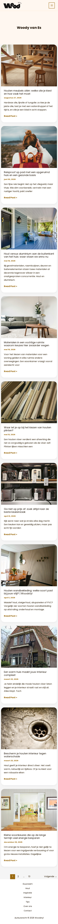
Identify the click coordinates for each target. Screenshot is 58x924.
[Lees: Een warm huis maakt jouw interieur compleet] (29, 646)
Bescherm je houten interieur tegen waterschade (25, 755)
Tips (28, 901)
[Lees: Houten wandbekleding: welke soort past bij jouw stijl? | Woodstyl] (29, 565)
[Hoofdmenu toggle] (52, 5)
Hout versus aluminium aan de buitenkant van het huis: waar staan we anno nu (29, 255)
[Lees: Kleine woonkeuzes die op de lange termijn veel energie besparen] (29, 809)
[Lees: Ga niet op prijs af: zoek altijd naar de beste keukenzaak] (29, 483)
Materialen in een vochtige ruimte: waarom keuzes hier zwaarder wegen (26, 344)
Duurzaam (28, 884)
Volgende (50, 876)
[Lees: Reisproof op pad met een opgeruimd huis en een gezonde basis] (29, 147)
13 (29, 876)
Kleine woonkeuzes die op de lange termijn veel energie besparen (25, 836)
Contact (28, 910)
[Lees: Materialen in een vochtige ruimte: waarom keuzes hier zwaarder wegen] (29, 317)
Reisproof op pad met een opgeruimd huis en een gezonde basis (27, 173)
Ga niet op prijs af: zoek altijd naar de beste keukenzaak (26, 510)
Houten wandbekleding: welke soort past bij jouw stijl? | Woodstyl (28, 592)
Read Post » (10, 116)
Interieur (28, 897)
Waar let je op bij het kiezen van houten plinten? (27, 429)
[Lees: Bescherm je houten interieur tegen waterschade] (29, 728)
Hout (27, 888)
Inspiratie (27, 892)
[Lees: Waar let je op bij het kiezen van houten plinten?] (29, 402)
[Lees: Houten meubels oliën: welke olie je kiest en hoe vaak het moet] (29, 65)
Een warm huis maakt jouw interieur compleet (25, 673)
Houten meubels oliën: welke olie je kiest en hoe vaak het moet (28, 92)
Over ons (27, 906)
